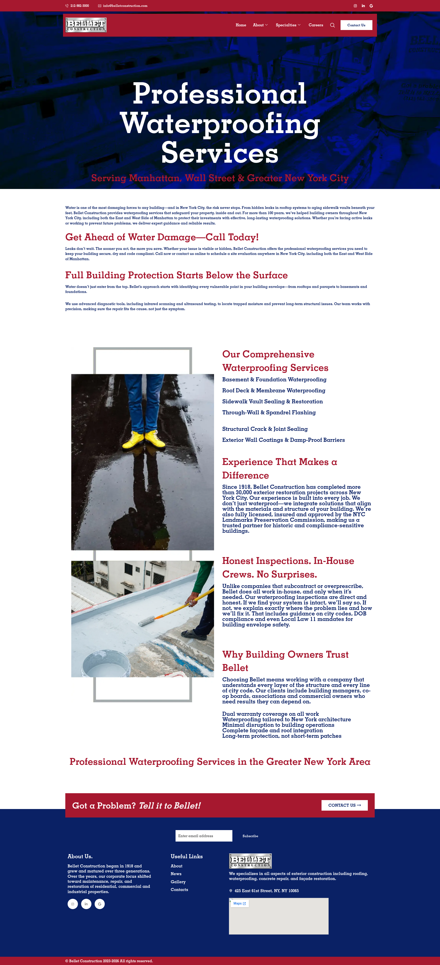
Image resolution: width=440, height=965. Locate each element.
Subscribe (250, 836)
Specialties (286, 24)
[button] (332, 25)
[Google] (371, 5)
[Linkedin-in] (363, 5)
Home (241, 24)
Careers (316, 24)
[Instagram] (355, 5)
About (258, 24)
